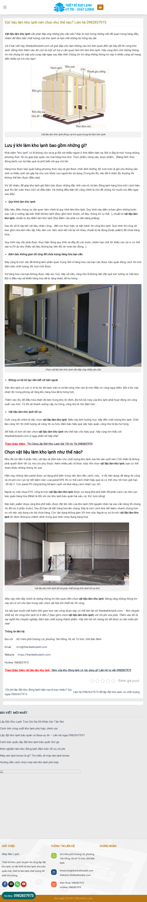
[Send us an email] (11, 884)
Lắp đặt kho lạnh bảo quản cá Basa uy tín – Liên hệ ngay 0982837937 (42, 735)
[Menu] (5, 7)
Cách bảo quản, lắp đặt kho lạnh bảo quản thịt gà (29, 742)
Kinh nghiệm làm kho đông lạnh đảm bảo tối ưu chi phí (32, 748)
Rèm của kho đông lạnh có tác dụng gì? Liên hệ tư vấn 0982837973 (91, 670)
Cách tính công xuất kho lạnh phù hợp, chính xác (29, 728)
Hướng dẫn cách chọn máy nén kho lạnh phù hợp (29, 762)
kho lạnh (22, 152)
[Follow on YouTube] (24, 884)
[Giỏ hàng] (100, 7)
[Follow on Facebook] (5, 884)
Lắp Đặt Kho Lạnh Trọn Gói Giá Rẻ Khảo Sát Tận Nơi (32, 721)
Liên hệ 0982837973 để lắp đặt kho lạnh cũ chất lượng (106, 692)
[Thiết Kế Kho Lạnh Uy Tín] (73, 7)
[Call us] (17, 884)
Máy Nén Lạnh (10, 854)
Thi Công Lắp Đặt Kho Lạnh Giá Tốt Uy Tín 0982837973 (60, 443)
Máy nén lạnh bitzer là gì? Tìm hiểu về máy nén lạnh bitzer (35, 755)
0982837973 (78, 882)
